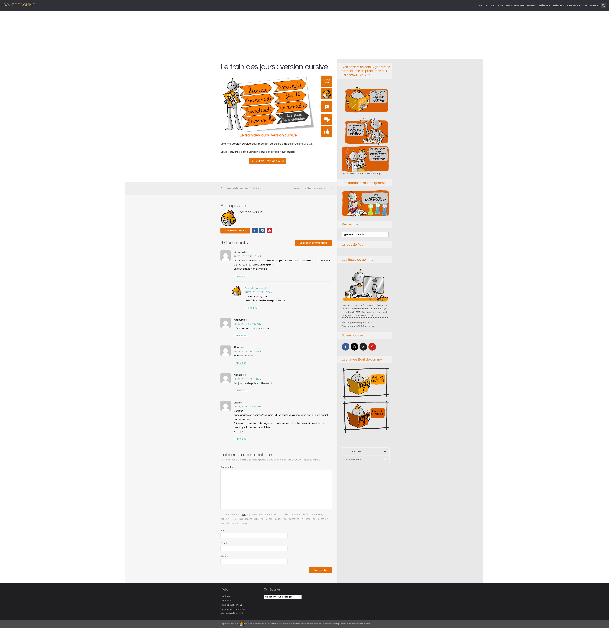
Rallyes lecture (577, 5)
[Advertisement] (304, 35)
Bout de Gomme (19, 5)
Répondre (241, 276)
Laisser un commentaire (313, 243)
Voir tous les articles (235, 230)
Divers (594, 5)
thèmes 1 (544, 5)
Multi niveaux (515, 5)
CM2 (500, 5)
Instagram (262, 230)
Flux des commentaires (232, 609)
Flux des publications (231, 605)
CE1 (486, 5)
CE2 (493, 5)
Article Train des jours (270, 161)
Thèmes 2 (558, 5)
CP (480, 5)
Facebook (255, 230)
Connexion (225, 601)
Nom (222, 530)
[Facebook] (345, 347)
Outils (531, 5)
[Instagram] (354, 347)
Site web (224, 556)
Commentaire (228, 467)
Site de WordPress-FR (231, 613)
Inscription (225, 596)
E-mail (223, 543)
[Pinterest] (372, 347)
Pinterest (269, 230)
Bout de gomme (254, 288)
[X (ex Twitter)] (363, 347)
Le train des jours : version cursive (274, 67)
